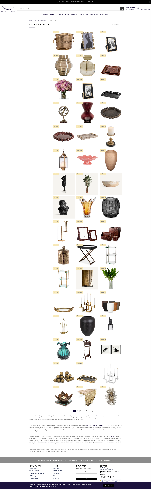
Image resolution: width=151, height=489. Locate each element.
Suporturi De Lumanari (37, 48)
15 (87, 411)
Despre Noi (56, 469)
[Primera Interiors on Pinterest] (59, 479)
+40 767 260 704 (130, 9)
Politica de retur (33, 472)
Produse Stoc (74, 14)
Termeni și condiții (34, 470)
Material (32, 82)
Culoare (32, 77)
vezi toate (47, 31)
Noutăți (67, 14)
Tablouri (33, 46)
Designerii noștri (57, 470)
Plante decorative (36, 66)
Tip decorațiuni (34, 43)
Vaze (32, 50)
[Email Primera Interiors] (53, 479)
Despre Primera (104, 14)
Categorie (32, 59)
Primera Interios (57, 472)
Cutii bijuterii (34, 55)
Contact (31, 475)
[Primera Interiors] (8, 9)
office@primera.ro (130, 7)
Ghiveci (33, 53)
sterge (48, 58)
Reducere (32, 36)
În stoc (33, 90)
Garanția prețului (33, 478)
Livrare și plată (33, 469)
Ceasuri (33, 52)
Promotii (60, 14)
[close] (149, 2)
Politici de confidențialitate (36, 473)
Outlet (82, 14)
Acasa (30, 20)
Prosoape (33, 68)
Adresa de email (81, 472)
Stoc (30, 87)
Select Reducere (34, 39)
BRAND (32, 72)
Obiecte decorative (40, 20)
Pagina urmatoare (96, 411)
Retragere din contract (35, 477)
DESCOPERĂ (90, 2)
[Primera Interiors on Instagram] (57, 479)
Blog (86, 14)
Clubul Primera (94, 14)
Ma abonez (87, 479)
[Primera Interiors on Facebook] (55, 479)
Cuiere (33, 62)
